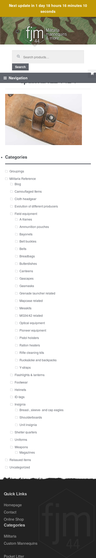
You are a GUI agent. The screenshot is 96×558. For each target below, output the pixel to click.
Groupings (16, 171)
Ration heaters (29, 345)
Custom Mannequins (20, 543)
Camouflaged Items (28, 191)
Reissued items (20, 459)
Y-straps (25, 367)
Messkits (25, 308)
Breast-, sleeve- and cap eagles (41, 410)
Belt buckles (27, 241)
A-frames (25, 219)
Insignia (20, 404)
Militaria (10, 536)
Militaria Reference (22, 178)
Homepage (13, 504)
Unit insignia (28, 424)
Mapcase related (31, 300)
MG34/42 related (31, 315)
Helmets (20, 389)
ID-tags (20, 397)
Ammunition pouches (34, 226)
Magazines (27, 452)
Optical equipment (32, 323)
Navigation (18, 77)
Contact (10, 512)
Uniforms (21, 439)
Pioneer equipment (32, 330)
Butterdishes (28, 263)
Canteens (26, 271)
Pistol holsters (29, 337)
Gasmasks (26, 285)
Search (20, 66)
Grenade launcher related (37, 293)
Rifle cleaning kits (31, 352)
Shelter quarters (26, 432)
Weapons (21, 447)
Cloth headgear (25, 198)
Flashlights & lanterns (30, 375)
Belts (22, 248)
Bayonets (26, 234)
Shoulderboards (30, 417)
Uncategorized (19, 467)
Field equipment (26, 213)
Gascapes (26, 278)
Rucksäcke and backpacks (38, 360)
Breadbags (27, 256)
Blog (18, 184)
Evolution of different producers (36, 206)
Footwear (21, 382)
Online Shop (14, 519)
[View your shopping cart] (92, 74)
